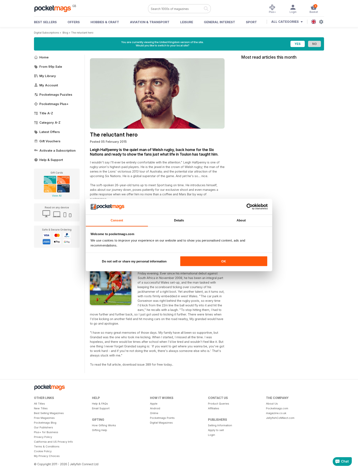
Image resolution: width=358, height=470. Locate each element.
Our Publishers (43, 427)
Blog (65, 32)
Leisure (186, 22)
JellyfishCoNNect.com (280, 417)
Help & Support (51, 160)
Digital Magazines (161, 422)
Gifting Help (99, 430)
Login (211, 434)
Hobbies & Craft (105, 22)
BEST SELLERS (45, 22)
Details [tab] (179, 220)
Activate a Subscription (57, 150)
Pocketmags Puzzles (55, 95)
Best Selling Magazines (49, 413)
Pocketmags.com (277, 408)
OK (223, 261)
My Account (48, 85)
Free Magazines (44, 417)
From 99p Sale (50, 67)
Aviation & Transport (149, 22)
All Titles (39, 403)
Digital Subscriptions (46, 32)
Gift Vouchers (49, 141)
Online (154, 413)
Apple (153, 403)
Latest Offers (49, 132)
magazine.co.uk (276, 413)
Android (155, 408)
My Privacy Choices (47, 456)
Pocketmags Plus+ (54, 104)
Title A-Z (46, 113)
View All (57, 195)
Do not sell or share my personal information (134, 261)
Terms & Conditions (46, 446)
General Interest (219, 22)
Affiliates (213, 408)
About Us (272, 403)
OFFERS (74, 22)
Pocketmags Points (162, 417)
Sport (251, 22)
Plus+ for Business (46, 432)
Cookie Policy (43, 451)
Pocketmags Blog (45, 422)
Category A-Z (49, 122)
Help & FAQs (100, 403)
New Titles (41, 408)
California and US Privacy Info (53, 441)
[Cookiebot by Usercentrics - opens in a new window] (249, 207)
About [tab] (241, 220)
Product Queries (218, 403)
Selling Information (220, 425)
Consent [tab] (117, 220)
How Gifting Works (104, 425)
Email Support (101, 408)
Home (44, 57)
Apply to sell (216, 430)
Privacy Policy (43, 437)
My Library (47, 76)
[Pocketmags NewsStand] (54, 8)
